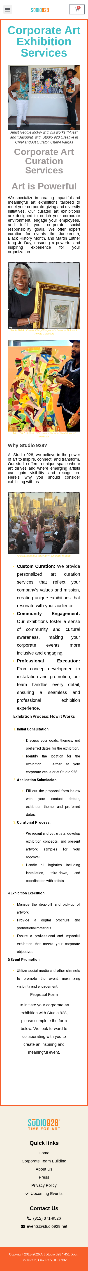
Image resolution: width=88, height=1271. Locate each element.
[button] (7, 9)
